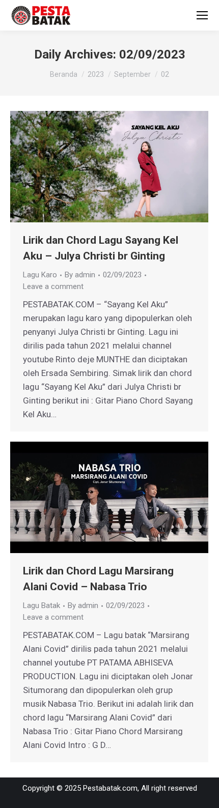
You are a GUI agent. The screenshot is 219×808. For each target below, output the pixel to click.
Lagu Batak (41, 605)
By (80, 274)
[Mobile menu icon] (202, 15)
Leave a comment (53, 286)
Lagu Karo (40, 274)
